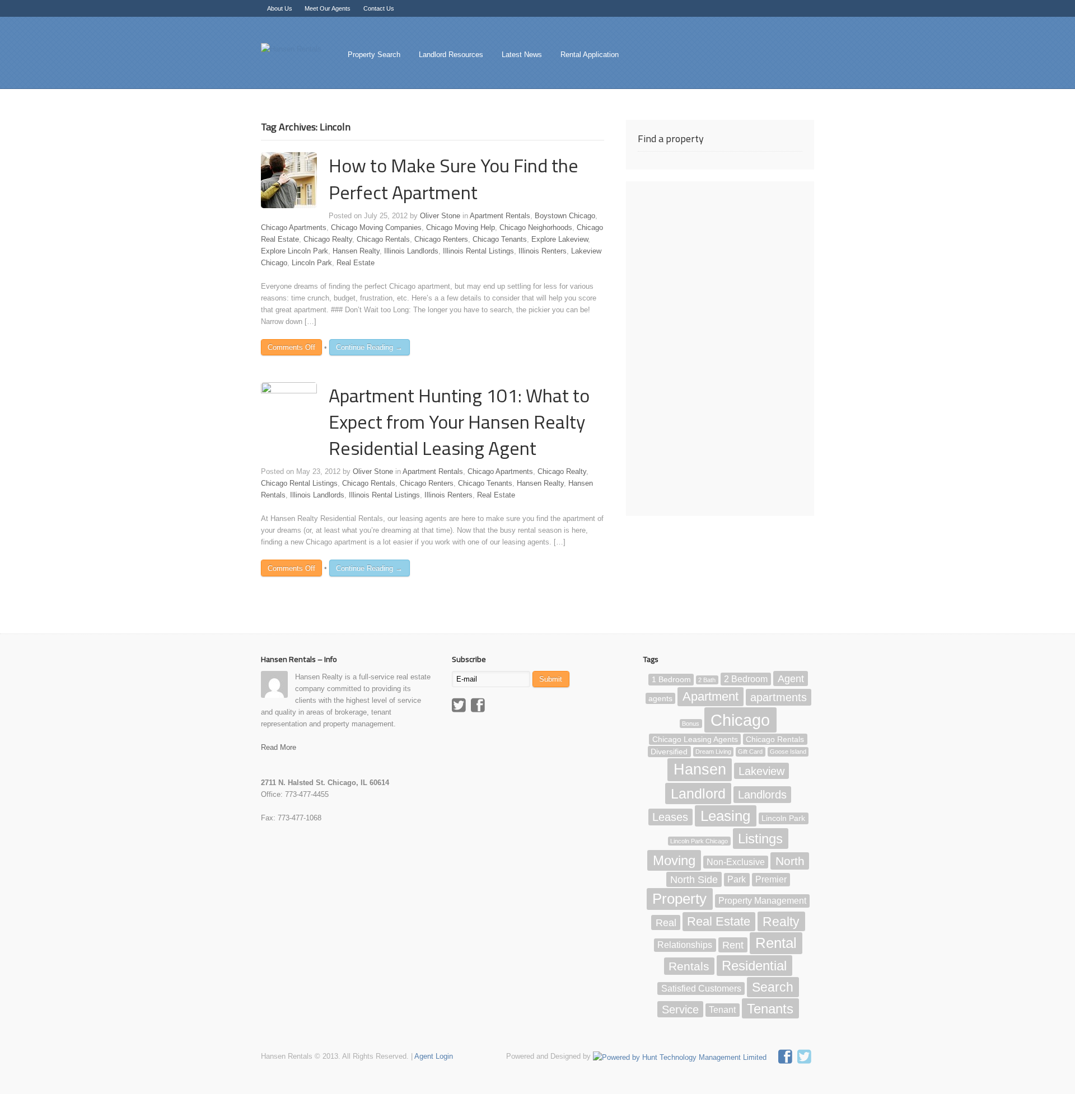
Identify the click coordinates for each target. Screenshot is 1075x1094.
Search (772, 987)
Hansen (700, 769)
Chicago (740, 720)
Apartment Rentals (500, 216)
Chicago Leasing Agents (695, 739)
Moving (674, 860)
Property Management (762, 900)
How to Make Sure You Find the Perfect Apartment (453, 178)
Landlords (762, 794)
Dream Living (713, 752)
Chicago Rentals (383, 239)
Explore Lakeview (559, 239)
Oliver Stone (440, 216)
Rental (776, 943)
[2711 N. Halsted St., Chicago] (291, 49)
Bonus (690, 723)
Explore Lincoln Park (294, 251)
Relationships (684, 945)
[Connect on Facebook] (786, 1058)
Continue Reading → (369, 347)
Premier (771, 880)
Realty (781, 921)
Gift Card (750, 752)
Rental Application (589, 54)
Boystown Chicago (565, 216)
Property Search (374, 54)
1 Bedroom (671, 679)
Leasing (725, 816)
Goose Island (788, 752)
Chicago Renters (441, 239)
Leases (670, 817)
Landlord (698, 793)
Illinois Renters (542, 251)
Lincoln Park (312, 263)
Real (666, 922)
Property (679, 899)
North (790, 860)
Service (680, 1009)
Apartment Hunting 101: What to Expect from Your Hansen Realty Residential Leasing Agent (459, 421)
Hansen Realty (356, 251)
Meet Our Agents (327, 8)
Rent (733, 945)
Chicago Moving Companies (376, 227)
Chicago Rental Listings (299, 483)
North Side (694, 879)
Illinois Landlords (411, 251)
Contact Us (378, 8)
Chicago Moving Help (460, 227)
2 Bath (707, 680)
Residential (754, 965)
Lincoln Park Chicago (699, 841)
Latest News (522, 54)
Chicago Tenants (500, 239)
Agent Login (433, 1056)
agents (660, 698)
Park (736, 880)
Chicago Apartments (293, 227)
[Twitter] (460, 707)
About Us (279, 8)
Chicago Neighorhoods (535, 227)
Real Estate (355, 263)
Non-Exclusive (736, 862)
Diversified (669, 752)
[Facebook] (479, 707)
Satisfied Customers (701, 988)
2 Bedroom (746, 679)
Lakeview (761, 770)
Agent (791, 678)
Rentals (689, 966)
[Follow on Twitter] (805, 1058)
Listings (760, 838)
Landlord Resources (451, 54)
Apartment (711, 697)
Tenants (770, 1008)
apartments (778, 697)
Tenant (722, 1010)
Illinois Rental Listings (478, 251)
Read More (278, 747)
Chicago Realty (327, 239)
